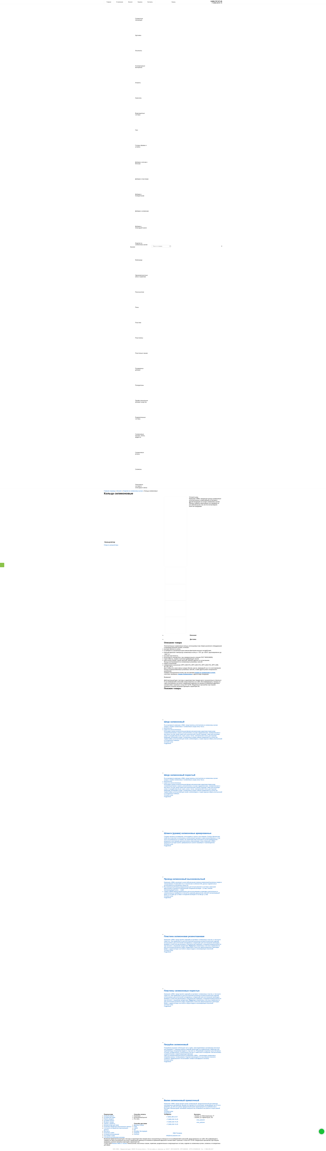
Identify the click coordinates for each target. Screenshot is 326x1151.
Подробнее (167, 743)
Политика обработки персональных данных (117, 1126)
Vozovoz (136, 1134)
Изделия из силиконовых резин (133, 491)
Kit (135, 1129)
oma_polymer (201, 1120)
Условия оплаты (109, 1120)
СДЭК (136, 1128)
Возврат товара (109, 1122)
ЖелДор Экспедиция (140, 1131)
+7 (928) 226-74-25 (172, 1119)
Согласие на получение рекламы (114, 1137)
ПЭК (135, 1126)
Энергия (136, 1132)
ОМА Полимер (177, 1133)
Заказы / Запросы (109, 1123)
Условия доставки (109, 1117)
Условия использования (111, 1134)
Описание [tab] (193, 635)
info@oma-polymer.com (173, 1135)
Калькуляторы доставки (111, 1125)
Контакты (150, 2)
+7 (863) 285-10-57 (172, 1117)
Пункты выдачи (109, 1119)
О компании (119, 2)
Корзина (140, 2)
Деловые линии (139, 1125)
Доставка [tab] (193, 639)
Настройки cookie (109, 1135)
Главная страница (109, 491)
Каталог (130, 2)
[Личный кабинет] (218, 5)
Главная (109, 2)
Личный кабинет (109, 1116)
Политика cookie (109, 1132)
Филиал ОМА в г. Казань (119, 1143)
